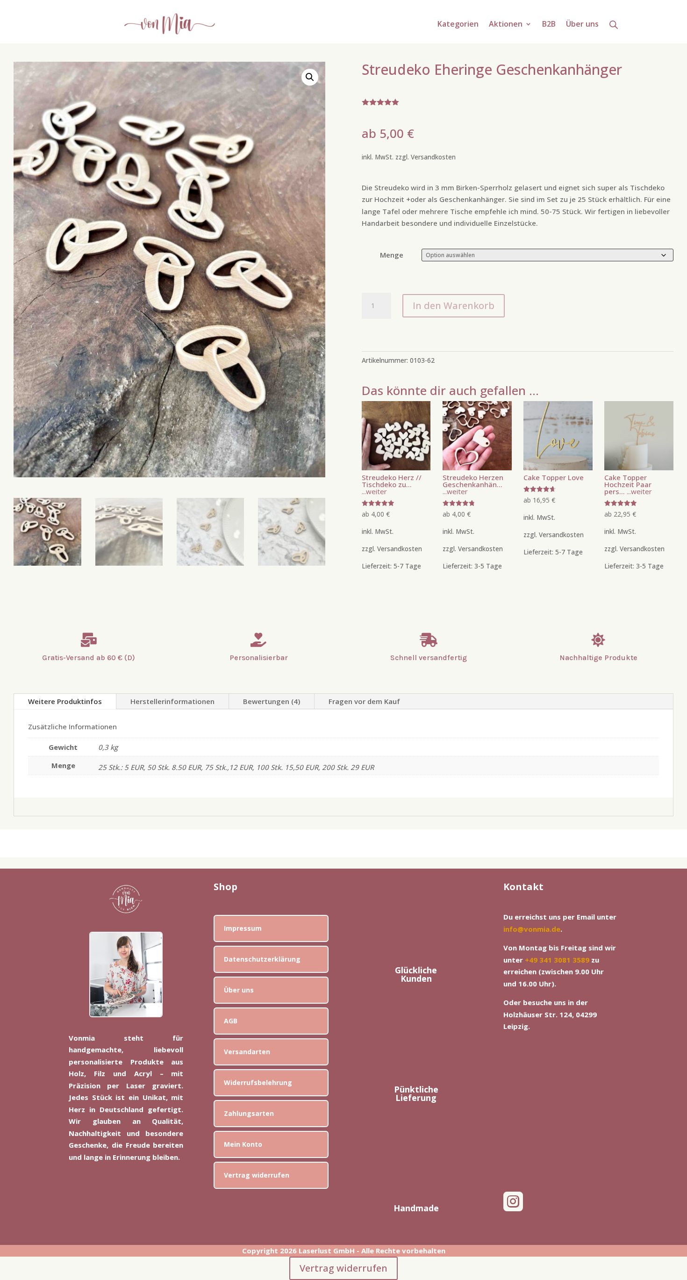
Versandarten (247, 1051)
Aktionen (505, 25)
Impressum (243, 928)
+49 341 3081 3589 (557, 959)
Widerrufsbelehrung (258, 1082)
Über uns (582, 25)
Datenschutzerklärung (262, 959)
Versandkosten (433, 157)
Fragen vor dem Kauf (364, 701)
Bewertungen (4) (271, 701)
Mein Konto (243, 1144)
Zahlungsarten (249, 1113)
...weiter (374, 491)
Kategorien (458, 25)
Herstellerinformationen (172, 701)
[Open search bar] (613, 24)
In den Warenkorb (453, 305)
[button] (309, 77)
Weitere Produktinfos (65, 701)
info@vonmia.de (531, 929)
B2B (549, 25)
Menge (391, 254)
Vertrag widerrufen (256, 1175)
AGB (230, 1020)
